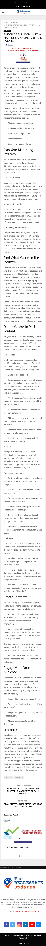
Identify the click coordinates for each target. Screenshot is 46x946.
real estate (19, 777)
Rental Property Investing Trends (16, 847)
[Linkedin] (25, 924)
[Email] (38, 924)
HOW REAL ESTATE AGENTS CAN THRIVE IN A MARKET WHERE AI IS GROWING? (23, 791)
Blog (16, 3)
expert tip (8, 777)
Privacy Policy (23, 943)
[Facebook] (6, 924)
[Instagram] (19, 924)
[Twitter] (12, 924)
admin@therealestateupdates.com (27, 911)
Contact (29, 3)
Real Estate (7, 30)
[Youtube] (32, 924)
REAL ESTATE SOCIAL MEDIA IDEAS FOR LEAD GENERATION (23, 805)
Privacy (22, 3)
